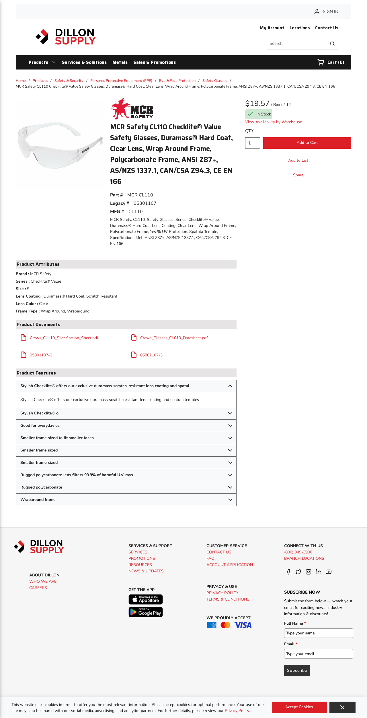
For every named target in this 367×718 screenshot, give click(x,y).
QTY (249, 131)
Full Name (295, 623)
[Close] (342, 707)
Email (290, 644)
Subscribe (297, 670)
